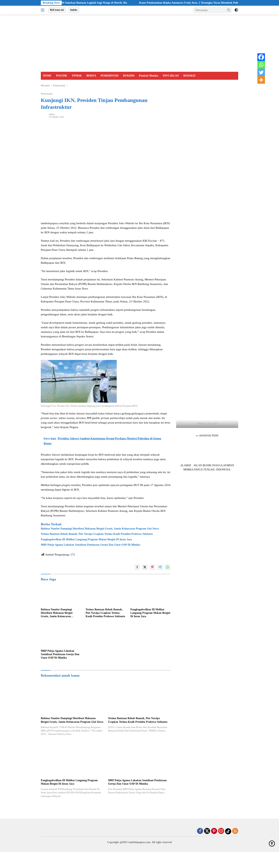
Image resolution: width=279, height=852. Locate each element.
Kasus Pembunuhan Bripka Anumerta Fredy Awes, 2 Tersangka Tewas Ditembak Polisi (168, 2)
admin (52, 114)
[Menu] (43, 10)
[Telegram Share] (160, 567)
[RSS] (235, 831)
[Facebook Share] (137, 567)
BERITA (91, 75)
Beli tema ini (57, 9)
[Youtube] (221, 831)
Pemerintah (46, 93)
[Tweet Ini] (145, 567)
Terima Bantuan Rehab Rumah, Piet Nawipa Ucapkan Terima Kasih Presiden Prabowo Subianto (97, 533)
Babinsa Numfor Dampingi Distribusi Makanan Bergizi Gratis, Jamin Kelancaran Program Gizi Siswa (100, 528)
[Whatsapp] (261, 65)
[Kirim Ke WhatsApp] (167, 567)
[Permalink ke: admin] (44, 115)
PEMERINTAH (109, 75)
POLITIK (61, 75)
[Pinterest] (214, 831)
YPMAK (77, 75)
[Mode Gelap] (236, 10)
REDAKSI (189, 75)
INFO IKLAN (171, 75)
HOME (47, 75)
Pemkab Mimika (148, 75)
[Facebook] (261, 57)
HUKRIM (128, 75)
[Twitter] (261, 72)
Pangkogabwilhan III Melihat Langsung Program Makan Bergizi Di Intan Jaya (86, 539)
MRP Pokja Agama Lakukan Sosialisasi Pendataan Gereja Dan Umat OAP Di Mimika (90, 544)
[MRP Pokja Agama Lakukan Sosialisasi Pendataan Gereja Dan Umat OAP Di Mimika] (61, 636)
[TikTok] (228, 831)
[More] (261, 80)
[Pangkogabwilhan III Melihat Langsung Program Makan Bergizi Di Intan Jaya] (150, 594)
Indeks (73, 9)
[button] (228, 10)
